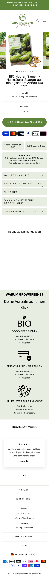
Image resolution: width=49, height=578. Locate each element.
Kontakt (24, 545)
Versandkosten (31, 96)
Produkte (24, 490)
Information (23, 536)
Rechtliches (24, 499)
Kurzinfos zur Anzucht (23, 183)
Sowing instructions (24, 527)
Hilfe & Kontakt (24, 513)
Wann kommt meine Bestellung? (19, 201)
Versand (24, 523)
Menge (24, 106)
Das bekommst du (18, 175)
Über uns (24, 508)
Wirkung (10, 192)
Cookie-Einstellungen (24, 518)
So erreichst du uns (20, 211)
